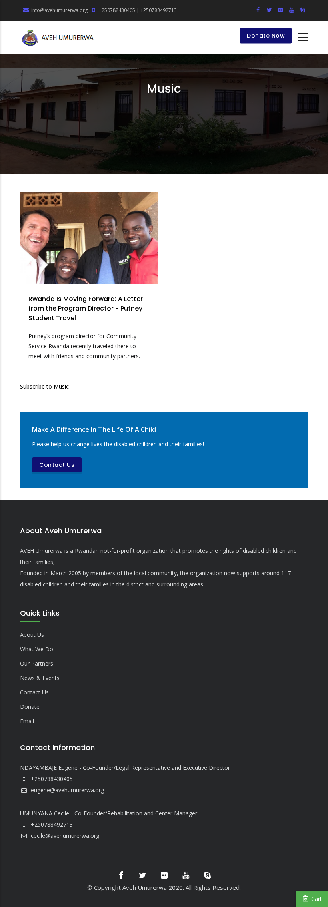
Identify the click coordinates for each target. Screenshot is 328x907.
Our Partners (36, 663)
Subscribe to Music (44, 386)
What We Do (36, 649)
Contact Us (34, 692)
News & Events (40, 678)
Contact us (56, 465)
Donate (30, 706)
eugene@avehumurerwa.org (66, 790)
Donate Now (266, 36)
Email (27, 721)
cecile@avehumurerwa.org (64, 835)
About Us (32, 634)
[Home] (58, 37)
